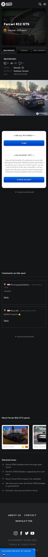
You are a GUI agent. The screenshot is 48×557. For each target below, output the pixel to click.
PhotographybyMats (20, 285)
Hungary (25, 71)
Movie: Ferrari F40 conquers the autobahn (23, 479)
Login (24, 143)
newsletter (24, 521)
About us (14, 515)
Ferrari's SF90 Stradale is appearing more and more (25, 473)
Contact (30, 515)
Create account (24, 179)
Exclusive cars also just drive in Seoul (21, 490)
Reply (6, 297)
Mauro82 (17, 68)
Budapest (17, 71)
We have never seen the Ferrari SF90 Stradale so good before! (25, 484)
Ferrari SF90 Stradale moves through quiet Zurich (24, 465)
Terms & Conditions (22, 544)
